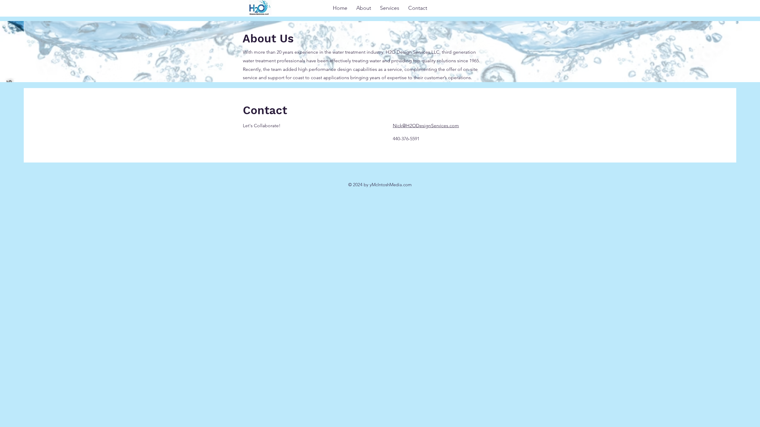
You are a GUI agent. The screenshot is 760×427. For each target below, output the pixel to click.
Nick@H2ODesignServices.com (426, 125)
